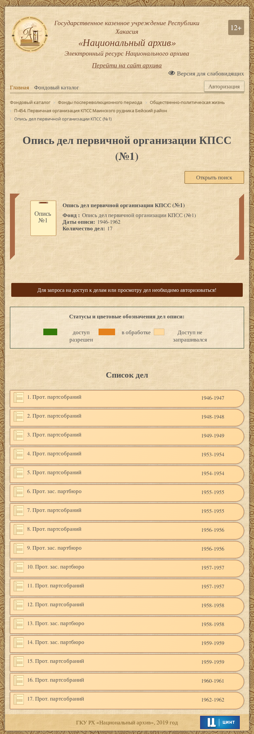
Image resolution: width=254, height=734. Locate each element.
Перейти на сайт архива (127, 65)
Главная (19, 87)
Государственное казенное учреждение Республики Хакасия (126, 37)
